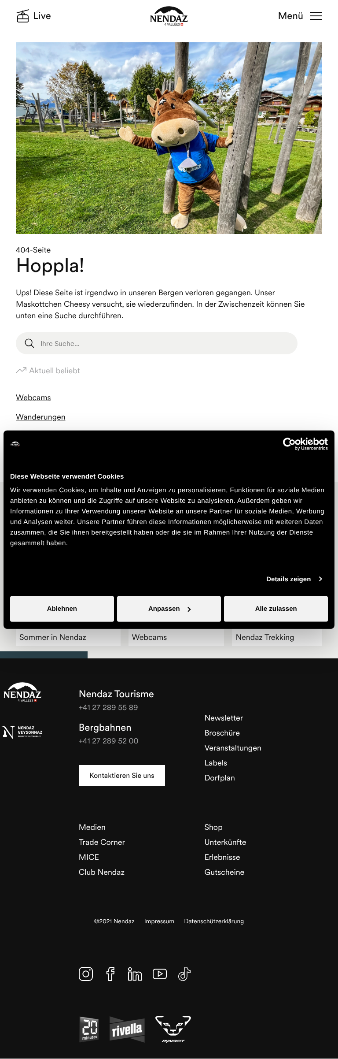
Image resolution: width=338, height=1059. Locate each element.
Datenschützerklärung (214, 921)
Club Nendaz (102, 872)
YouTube (160, 974)
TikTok (184, 974)
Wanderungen (41, 417)
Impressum (159, 921)
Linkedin (135, 974)
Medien (92, 827)
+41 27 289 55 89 (108, 707)
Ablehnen (62, 609)
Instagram (86, 974)
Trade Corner (102, 842)
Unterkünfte (225, 842)
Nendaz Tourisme (22, 692)
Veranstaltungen (232, 748)
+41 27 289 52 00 (109, 741)
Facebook (110, 974)
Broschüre (222, 733)
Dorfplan (219, 778)
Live (42, 16)
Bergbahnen (105, 727)
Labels (215, 763)
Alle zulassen (276, 609)
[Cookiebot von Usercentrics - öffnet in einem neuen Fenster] (289, 444)
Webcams (33, 397)
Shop (213, 827)
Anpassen (164, 609)
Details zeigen (288, 579)
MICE (89, 857)
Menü (290, 16)
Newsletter (223, 718)
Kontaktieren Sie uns (121, 775)
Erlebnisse (222, 857)
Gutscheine (224, 872)
